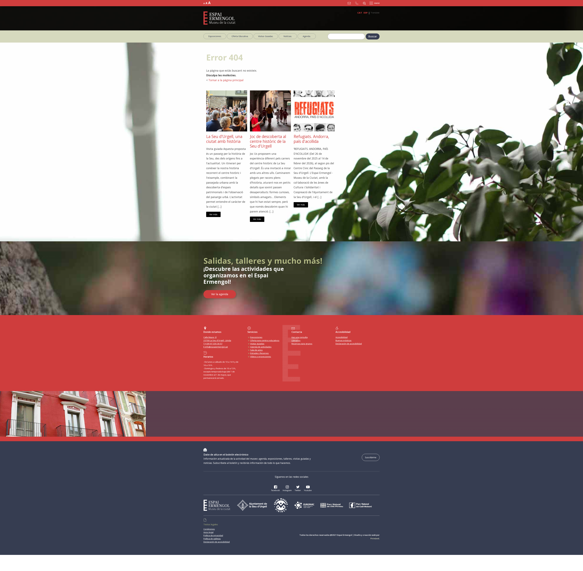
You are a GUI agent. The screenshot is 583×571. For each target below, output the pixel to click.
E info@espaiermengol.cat (215, 346)
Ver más (213, 214)
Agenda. (307, 36)
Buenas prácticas (343, 340)
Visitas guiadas (257, 343)
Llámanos (296, 340)
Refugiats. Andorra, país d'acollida (311, 139)
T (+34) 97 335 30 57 (212, 343)
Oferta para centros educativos (264, 340)
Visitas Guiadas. (265, 36)
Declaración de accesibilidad (349, 343)
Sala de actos (256, 350)
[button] (275, 488)
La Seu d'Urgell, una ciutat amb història (224, 139)
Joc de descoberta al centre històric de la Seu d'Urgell (268, 141)
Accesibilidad (342, 337)
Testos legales (210, 524)
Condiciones (209, 529)
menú (377, 3)
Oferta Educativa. (240, 36)
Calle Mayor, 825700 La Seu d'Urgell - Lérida (217, 339)
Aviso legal (208, 532)
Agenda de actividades (260, 346)
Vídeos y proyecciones (260, 356)
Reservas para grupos (302, 343)
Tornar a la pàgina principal (226, 80)
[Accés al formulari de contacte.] (350, 3)
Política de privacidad (213, 535)
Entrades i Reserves (259, 353)
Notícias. (287, 36)
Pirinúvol (374, 538)
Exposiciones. (215, 36)
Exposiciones (256, 337)
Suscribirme (370, 457)
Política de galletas (212, 538)
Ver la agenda (219, 294)
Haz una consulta (300, 337)
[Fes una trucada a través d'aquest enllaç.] (357, 3)
